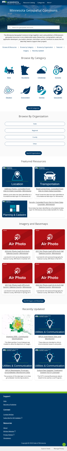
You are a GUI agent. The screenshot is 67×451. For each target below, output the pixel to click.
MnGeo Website (8, 431)
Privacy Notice (8, 435)
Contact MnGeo (8, 415)
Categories (41, 3)
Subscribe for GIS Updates (12, 418)
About (5, 428)
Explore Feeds (45, 449)
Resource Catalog (29, 3)
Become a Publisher (9, 405)
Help (4, 401)
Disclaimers (7, 438)
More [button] (49, 3)
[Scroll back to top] (64, 444)
